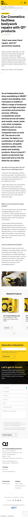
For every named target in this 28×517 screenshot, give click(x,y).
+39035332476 (14, 463)
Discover (7, 327)
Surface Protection (20, 485)
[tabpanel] (12, 313)
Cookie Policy (16, 497)
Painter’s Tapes (19, 483)
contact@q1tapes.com (11, 461)
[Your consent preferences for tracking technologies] (26, 387)
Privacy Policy (8, 497)
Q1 (1, 6)
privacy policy (17, 425)
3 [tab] (15, 333)
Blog (5, 6)
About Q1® (5, 469)
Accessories (18, 488)
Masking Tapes (6, 483)
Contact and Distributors (8, 471)
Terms (22, 497)
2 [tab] (14, 333)
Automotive (10, 6)
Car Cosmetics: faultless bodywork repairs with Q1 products (12, 8)
